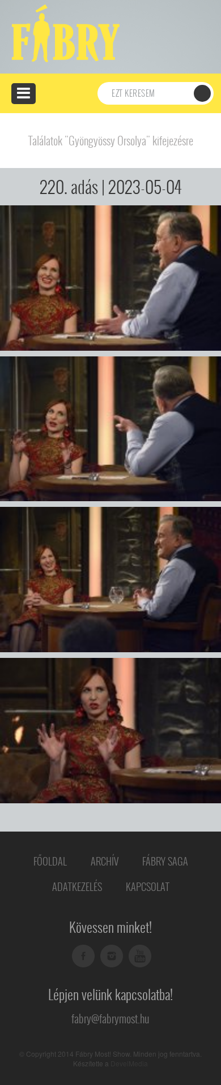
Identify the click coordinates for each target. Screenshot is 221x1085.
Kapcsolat (147, 886)
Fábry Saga (165, 861)
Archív (104, 861)
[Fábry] (64, 32)
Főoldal (50, 861)
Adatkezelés (77, 886)
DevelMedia (129, 1063)
